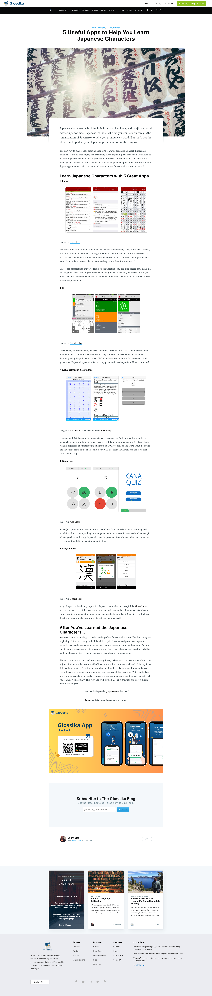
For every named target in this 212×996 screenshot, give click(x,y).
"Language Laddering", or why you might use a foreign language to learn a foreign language (66, 916)
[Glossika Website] (14, 3)
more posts (76, 840)
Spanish (112, 10)
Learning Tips (64, 10)
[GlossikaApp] (106, 741)
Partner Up (118, 955)
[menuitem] (64, 10)
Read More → (139, 965)
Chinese (129, 10)
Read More (147, 839)
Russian (121, 10)
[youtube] (83, 981)
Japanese (138, 10)
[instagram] (90, 981)
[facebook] (76, 981)
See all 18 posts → (66, 925)
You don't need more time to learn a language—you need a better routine (157, 959)
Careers (116, 946)
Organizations (79, 960)
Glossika (139, 606)
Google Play (76, 343)
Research (85, 10)
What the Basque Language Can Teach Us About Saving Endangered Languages (156, 947)
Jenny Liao (73, 837)
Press (115, 951)
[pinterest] (104, 981)
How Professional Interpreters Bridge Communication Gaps (158, 953)
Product (75, 10)
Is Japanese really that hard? (66, 896)
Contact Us (117, 960)
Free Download (99, 955)
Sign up (88, 699)
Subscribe (159, 10)
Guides (96, 946)
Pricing (76, 951)
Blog (95, 960)
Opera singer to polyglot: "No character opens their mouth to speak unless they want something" (66, 905)
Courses (76, 946)
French (103, 10)
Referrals (97, 964)
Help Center (98, 951)
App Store (75, 242)
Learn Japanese (113, 28)
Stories (95, 10)
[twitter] (97, 981)
